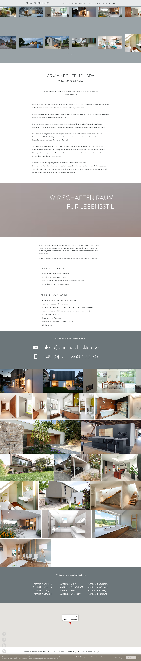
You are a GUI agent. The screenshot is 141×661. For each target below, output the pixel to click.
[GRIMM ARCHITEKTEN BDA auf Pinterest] (4, 651)
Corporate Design (66, 321)
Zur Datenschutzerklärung (51, 659)
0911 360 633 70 (86, 652)
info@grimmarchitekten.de (101, 652)
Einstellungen (119, 658)
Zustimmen (131, 658)
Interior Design (63, 304)
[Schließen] (139, 657)
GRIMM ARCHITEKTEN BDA (37, 3)
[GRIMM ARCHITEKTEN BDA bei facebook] (4, 640)
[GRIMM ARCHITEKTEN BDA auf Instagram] (4, 634)
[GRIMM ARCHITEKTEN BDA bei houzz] (4, 645)
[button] (97, 3)
